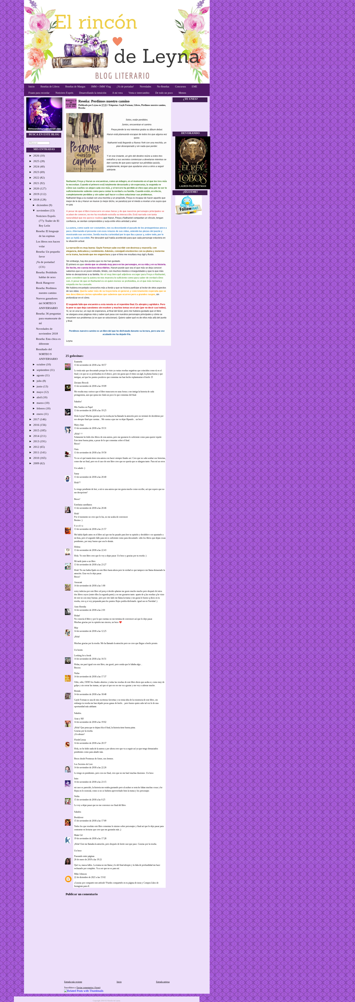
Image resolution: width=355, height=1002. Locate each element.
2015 (36, 430)
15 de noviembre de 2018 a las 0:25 (89, 799)
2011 (36, 452)
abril (40, 397)
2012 (36, 446)
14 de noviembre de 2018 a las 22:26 (90, 767)
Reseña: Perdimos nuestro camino (104, 101)
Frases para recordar (39, 92)
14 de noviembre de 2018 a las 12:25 (90, 631)
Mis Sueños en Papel (83, 407)
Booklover (78, 817)
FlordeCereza (80, 739)
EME (194, 86)
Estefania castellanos (83, 504)
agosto (41, 375)
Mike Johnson (80, 874)
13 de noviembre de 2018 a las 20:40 (90, 477)
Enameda (78, 361)
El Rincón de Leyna (112, 1001)
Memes (182, 92)
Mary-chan (79, 425)
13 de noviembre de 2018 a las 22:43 (90, 550)
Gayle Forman (126, 105)
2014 (36, 435)
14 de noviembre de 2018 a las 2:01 (89, 610)
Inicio (31, 86)
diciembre (43, 205)
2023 (36, 172)
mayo (40, 391)
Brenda (77, 691)
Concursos (180, 86)
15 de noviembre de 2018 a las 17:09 (90, 820)
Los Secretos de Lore (83, 764)
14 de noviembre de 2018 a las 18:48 (90, 694)
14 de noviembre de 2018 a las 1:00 (89, 585)
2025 (36, 161)
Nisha (76, 673)
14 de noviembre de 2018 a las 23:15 (90, 782)
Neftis (77, 796)
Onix (76, 449)
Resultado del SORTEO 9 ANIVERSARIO (47, 354)
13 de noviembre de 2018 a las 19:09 (90, 386)
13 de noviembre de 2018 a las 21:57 (90, 529)
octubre (41, 364)
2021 (36, 183)
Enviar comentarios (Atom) (88, 987)
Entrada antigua (163, 982)
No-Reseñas (163, 86)
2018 (36, 199)
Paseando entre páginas (84, 856)
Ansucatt (78, 582)
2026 (36, 155)
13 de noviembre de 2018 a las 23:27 (90, 564)
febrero (41, 408)
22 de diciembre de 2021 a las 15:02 (90, 877)
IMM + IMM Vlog (101, 86)
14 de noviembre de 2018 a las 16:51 (90, 659)
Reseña (81, 108)
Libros (137, 105)
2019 (36, 194)
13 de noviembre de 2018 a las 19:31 (90, 428)
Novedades (145, 86)
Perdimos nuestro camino (153, 105)
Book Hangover (45, 282)
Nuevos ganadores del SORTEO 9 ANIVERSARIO (47, 303)
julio (40, 380)
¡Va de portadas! (125, 86)
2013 (36, 441)
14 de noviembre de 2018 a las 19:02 (90, 722)
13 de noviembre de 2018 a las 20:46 (90, 508)
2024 (36, 166)
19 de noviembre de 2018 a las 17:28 (90, 838)
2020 (36, 188)
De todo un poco (164, 92)
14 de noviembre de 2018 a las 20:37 (90, 743)
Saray (76, 473)
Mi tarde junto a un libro (84, 561)
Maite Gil (78, 835)
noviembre (43, 210)
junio (40, 386)
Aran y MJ (79, 718)
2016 (36, 424)
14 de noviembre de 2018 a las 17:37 (90, 676)
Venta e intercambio (139, 92)
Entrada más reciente (73, 982)
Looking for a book (82, 655)
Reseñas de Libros (49, 86)
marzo (41, 402)
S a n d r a (78, 525)
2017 (36, 419)
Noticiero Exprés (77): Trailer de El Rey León (47, 221)
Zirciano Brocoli (81, 382)
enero (40, 413)
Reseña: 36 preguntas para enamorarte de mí (48, 318)
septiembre (43, 369)
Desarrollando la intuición (92, 92)
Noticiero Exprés (64, 92)
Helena (77, 547)
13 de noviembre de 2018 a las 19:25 (90, 410)
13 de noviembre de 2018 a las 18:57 (90, 365)
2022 (36, 177)
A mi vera (117, 92)
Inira (76, 778)
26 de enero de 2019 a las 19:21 (88, 859)
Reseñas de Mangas (75, 86)
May (76, 627)
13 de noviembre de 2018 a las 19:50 (90, 452)
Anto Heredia (80, 606)
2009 (36, 463)
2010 (36, 457)
